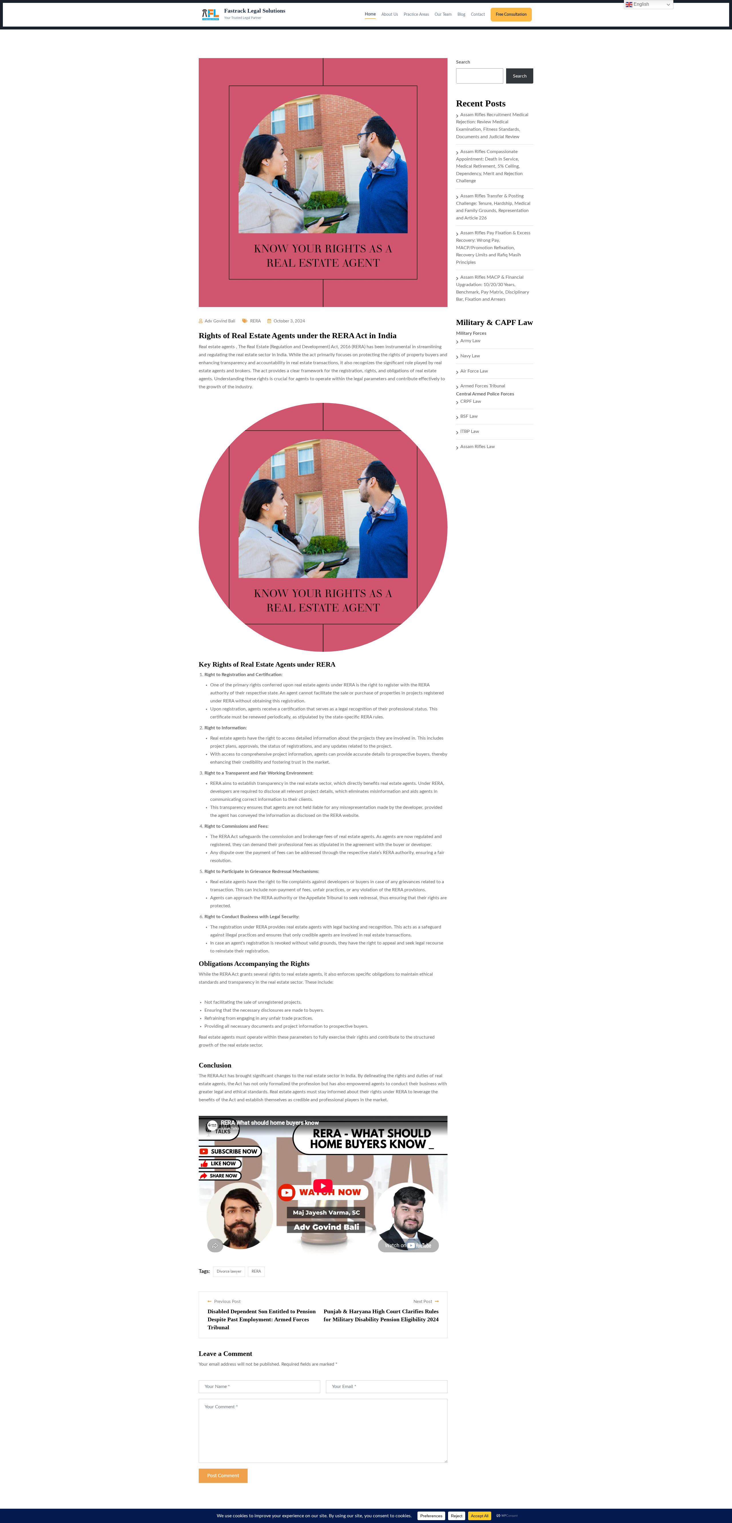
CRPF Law (470, 401)
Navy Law (470, 356)
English (640, 4)
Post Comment (223, 1475)
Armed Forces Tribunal (482, 386)
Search (463, 62)
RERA (255, 321)
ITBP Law (469, 431)
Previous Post (227, 1302)
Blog (461, 15)
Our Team (443, 15)
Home (370, 14)
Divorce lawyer (229, 1272)
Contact (478, 15)
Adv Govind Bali (220, 321)
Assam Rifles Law (477, 446)
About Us (389, 15)
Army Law (470, 340)
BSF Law (469, 416)
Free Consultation (511, 15)
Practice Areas (416, 15)
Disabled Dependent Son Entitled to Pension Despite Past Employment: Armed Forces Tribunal (262, 1319)
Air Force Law (474, 371)
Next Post (422, 1302)
